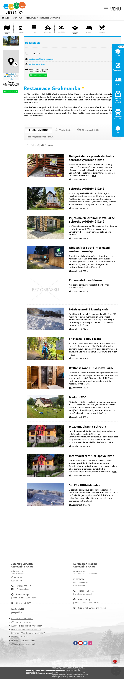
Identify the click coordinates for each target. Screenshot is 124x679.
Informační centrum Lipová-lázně (91, 456)
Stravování (17, 18)
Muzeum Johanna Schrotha (87, 426)
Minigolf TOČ (77, 397)
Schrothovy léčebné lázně (86, 188)
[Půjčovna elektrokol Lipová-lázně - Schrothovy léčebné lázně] (45, 238)
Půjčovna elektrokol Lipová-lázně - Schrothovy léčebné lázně (92, 219)
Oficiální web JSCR (23, 603)
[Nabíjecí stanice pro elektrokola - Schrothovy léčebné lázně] (45, 176)
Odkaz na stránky (37, 64)
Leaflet (11, 74)
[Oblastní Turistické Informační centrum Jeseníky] (45, 267)
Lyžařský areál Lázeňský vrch (88, 309)
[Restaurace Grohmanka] (11, 41)
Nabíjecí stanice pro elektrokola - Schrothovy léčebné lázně (91, 158)
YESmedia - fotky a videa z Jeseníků (26, 629)
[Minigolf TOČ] (45, 417)
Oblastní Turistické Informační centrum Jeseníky (89, 249)
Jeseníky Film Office (19, 636)
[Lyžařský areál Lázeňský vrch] (45, 329)
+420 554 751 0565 (85, 590)
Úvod (14, 8)
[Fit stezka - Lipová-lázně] (45, 358)
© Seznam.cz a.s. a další (11, 76)
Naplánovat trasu (10, 91)
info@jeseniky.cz (22, 589)
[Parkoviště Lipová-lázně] (45, 300)
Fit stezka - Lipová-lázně (85, 338)
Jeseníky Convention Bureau (23, 640)
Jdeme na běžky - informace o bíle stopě (28, 633)
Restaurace (31, 18)
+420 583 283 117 (23, 586)
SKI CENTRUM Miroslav (84, 485)
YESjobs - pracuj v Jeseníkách (23, 644)
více (94, 175)
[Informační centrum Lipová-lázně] (45, 476)
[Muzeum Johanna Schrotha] (45, 446)
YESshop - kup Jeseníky (21, 622)
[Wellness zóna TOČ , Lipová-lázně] (45, 388)
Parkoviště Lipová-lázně (85, 280)
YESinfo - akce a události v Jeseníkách (26, 625)
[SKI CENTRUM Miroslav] (45, 505)
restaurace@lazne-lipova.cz (41, 59)
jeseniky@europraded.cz (83, 594)
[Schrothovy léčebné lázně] (45, 208)
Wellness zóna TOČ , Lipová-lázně (91, 368)
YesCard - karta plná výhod (22, 618)
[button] (112, 9)
